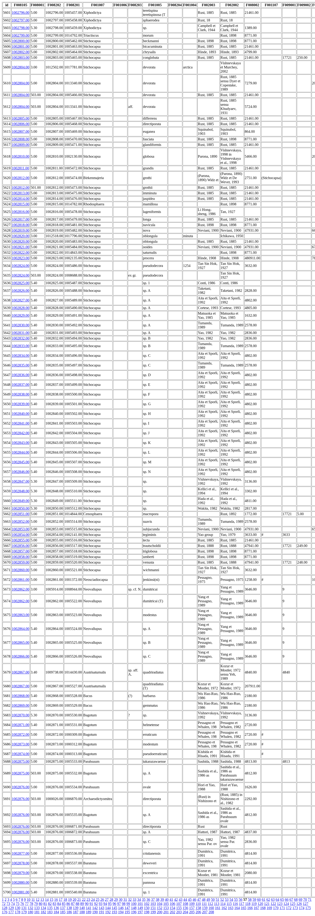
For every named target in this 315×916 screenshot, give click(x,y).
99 (128, 904)
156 (185, 908)
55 (236, 899)
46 (194, 899)
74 (13, 904)
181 (37, 912)
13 (42, 899)
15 (51, 899)
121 (267, 904)
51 (217, 899)
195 (127, 912)
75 (17, 904)
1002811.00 (20, 168)
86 (68, 904)
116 (235, 904)
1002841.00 (20, 423)
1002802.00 (20, 52)
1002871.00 (20, 725)
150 (146, 908)
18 (65, 899)
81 (45, 904)
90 (87, 904)
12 (37, 899)
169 (269, 908)
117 (241, 904)
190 (95, 912)
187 (75, 912)
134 (43, 908)
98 (123, 904)
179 (24, 912)
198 (146, 912)
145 (114, 908)
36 (148, 899)
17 (60, 899)
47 (199, 899)
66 (286, 899)
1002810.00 (20, 156)
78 (31, 904)
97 (119, 904)
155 (179, 908)
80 (40, 904)
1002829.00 (20, 315)
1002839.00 (20, 404)
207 (205, 912)
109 (192, 904)
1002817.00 (20, 219)
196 (134, 912)
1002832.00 (20, 338)
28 (111, 899)
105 (166, 904)
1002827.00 (20, 300)
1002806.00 (20, 124)
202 (172, 912)
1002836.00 (20, 375)
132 (30, 908)
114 (223, 904)
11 (33, 899)
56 (240, 899)
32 (130, 899)
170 (276, 908)
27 (107, 899)
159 (205, 908)
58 (250, 899)
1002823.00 (20, 258)
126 (299, 904)
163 (230, 908)
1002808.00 (20, 139)
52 (222, 899)
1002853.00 (20, 529)
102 (146, 904)
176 (4, 912)
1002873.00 (20, 744)
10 (28, 899)
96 (114, 904)
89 (82, 904)
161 (217, 908)
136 (56, 908)
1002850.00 (20, 508)
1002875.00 (20, 761)
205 (192, 912)
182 (43, 912)
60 (259, 899)
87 (73, 904)
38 (157, 899)
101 (140, 904)
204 (185, 912)
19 (70, 899)
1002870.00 (20, 715)
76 (22, 904)
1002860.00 (20, 570)
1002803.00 (20, 57)
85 (63, 904)
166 (250, 908)
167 (256, 908)
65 (282, 899)
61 (263, 899)
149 (140, 908)
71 (310, 899)
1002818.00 (20, 225)
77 (27, 904)
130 (17, 908)
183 (50, 912)
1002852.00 (20, 521)
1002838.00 (20, 394)
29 (116, 899)
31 (125, 899)
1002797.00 (20, 20)
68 (296, 899)
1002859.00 (20, 562)
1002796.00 (20, 13)
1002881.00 (20, 892)
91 (91, 904)
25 (97, 899)
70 (305, 899)
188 (82, 912)
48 (203, 899)
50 (213, 899)
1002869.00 (20, 705)
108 (185, 904)
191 (101, 912)
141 (88, 908)
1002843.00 (20, 443)
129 (11, 908)
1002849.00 (20, 501)
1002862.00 (20, 589)
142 (95, 908)
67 (291, 899)
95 (110, 904)
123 (279, 904)
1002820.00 (20, 236)
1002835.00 (20, 365)
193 (114, 912)
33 (134, 899)
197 (140, 912)
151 (153, 908)
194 (121, 912)
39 (162, 899)
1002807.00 (20, 131)
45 (190, 899)
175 (308, 908)
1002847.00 (20, 481)
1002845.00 (20, 462)
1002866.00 (20, 656)
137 (62, 908)
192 (108, 912)
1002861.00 (20, 580)
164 (237, 908)
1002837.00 (20, 385)
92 (96, 904)
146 (121, 908)
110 (198, 904)
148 (134, 908)
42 (176, 899)
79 (36, 904)
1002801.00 (20, 46)
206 (198, 912)
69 (300, 899)
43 (180, 899)
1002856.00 (20, 546)
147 (127, 908)
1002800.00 (20, 41)
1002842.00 (20, 433)
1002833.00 (20, 346)
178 (17, 912)
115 (229, 904)
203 (179, 912)
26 (102, 899)
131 (24, 908)
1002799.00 (20, 35)
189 (88, 912)
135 (50, 908)
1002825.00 (20, 283)
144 (108, 908)
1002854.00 (20, 535)
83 (54, 904)
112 (210, 904)
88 (77, 904)
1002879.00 (20, 873)
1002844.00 (20, 452)
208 (211, 912)
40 (167, 899)
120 (260, 904)
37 (153, 899)
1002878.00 (20, 863)
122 (273, 904)
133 (37, 908)
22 (84, 899)
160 (211, 908)
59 (254, 899)
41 (171, 899)
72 (4, 904)
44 (185, 899)
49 (208, 899)
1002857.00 (20, 551)
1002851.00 (20, 514)
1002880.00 (20, 882)
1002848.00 (20, 491)
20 (74, 899)
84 (59, 904)
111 (204, 904)
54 (231, 899)
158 (198, 908)
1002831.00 (20, 333)
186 (69, 912)
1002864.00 (20, 629)
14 (47, 899)
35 (144, 899)
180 (30, 912)
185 (62, 912)
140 (82, 908)
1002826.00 (20, 291)
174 (301, 908)
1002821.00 (20, 247)
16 (56, 899)
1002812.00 (20, 178)
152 (159, 908)
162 (224, 908)
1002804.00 (20, 67)
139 (75, 908)
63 (273, 899)
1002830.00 (20, 325)
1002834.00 (20, 356)
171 (282, 908)
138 (69, 908)
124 (286, 904)
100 (134, 904)
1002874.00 (20, 754)
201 (166, 912)
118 (247, 904)
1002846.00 (20, 472)
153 (166, 908)
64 (277, 899)
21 (79, 899)
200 (159, 912)
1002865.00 (20, 642)
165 (243, 908)
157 (192, 908)
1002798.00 (20, 28)
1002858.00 (20, 557)
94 (105, 904)
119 (254, 904)
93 (100, 904)
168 (263, 908)
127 (305, 904)
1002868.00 (20, 696)
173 (295, 908)
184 (56, 912)
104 (159, 904)
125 (292, 904)
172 (288, 908)
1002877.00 (20, 853)
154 (172, 908)
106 (172, 904)
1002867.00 (20, 672)
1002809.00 (20, 145)
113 (216, 904)
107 (179, 904)
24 (93, 899)
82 (50, 904)
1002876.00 (20, 787)
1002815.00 (20, 204)
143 (101, 908)
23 (88, 899)
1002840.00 (20, 414)
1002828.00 (20, 308)
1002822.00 (20, 252)
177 (11, 912)
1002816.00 (20, 212)
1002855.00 (20, 540)
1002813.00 (20, 193)
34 (139, 899)
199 (153, 912)
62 (268, 899)
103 (153, 904)
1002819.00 (20, 230)
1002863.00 (20, 615)
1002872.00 (20, 734)
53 (227, 899)
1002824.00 (20, 266)
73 (8, 904)
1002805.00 (20, 118)
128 (4, 908)
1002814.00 (20, 199)
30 (120, 899)
